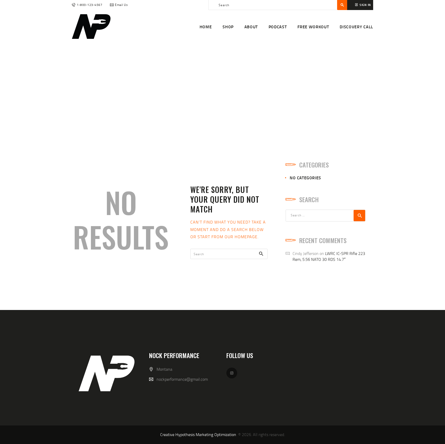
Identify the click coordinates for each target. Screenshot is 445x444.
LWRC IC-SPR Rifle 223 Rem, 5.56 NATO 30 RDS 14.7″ (329, 256)
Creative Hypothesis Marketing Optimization (198, 434)
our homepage (241, 236)
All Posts (214, 95)
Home (194, 95)
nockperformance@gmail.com (182, 379)
